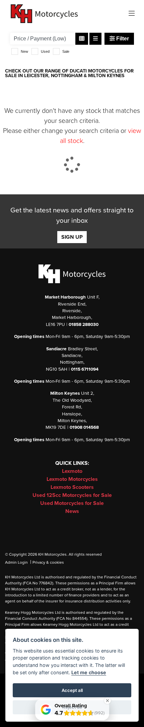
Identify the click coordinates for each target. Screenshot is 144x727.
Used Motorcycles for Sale (72, 503)
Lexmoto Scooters (72, 487)
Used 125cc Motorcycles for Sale (72, 495)
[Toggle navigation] (132, 14)
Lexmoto (72, 471)
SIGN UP (72, 237)
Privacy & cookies (48, 562)
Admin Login (16, 562)
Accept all (72, 690)
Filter (122, 38)
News (72, 511)
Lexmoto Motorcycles (72, 479)
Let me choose (88, 672)
